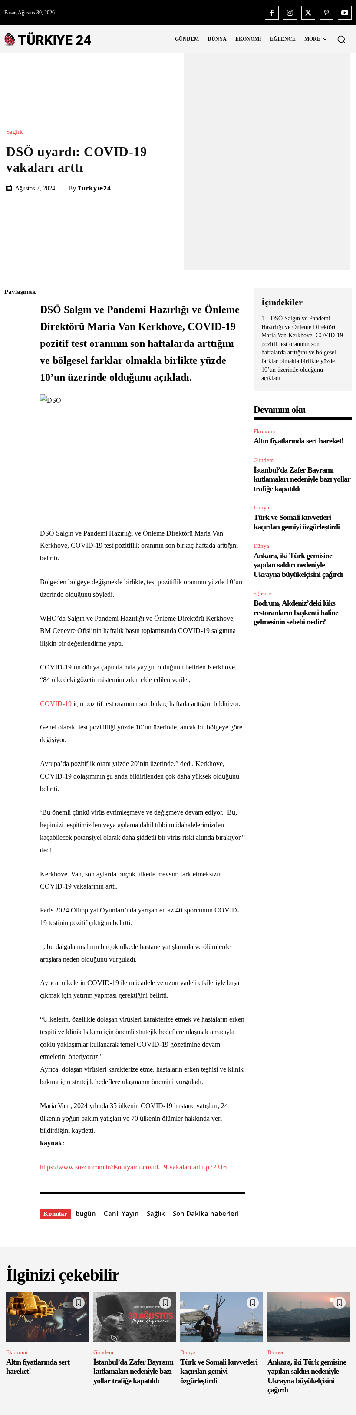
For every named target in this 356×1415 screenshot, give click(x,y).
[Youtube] (345, 13)
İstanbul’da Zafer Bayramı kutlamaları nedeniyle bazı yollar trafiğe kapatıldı (302, 479)
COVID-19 (56, 703)
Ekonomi (264, 431)
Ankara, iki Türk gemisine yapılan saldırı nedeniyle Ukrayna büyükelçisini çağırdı (298, 565)
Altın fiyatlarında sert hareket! (298, 440)
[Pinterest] (326, 13)
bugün (86, 1213)
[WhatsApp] (13, 374)
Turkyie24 (94, 188)
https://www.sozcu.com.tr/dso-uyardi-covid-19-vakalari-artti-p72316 (133, 1167)
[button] (341, 39)
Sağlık (14, 132)
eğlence (263, 593)
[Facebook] (272, 13)
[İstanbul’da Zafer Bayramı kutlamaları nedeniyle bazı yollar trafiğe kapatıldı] (134, 1317)
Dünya (261, 507)
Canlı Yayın (121, 1213)
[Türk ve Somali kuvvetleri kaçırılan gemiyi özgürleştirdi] (221, 1317)
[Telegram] (13, 415)
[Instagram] (290, 13)
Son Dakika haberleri (206, 1213)
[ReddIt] (13, 394)
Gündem (264, 460)
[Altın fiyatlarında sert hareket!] (47, 1317)
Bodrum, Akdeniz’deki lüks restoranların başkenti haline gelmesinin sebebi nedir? (296, 612)
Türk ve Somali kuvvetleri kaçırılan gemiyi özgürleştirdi (218, 1371)
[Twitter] (308, 13)
